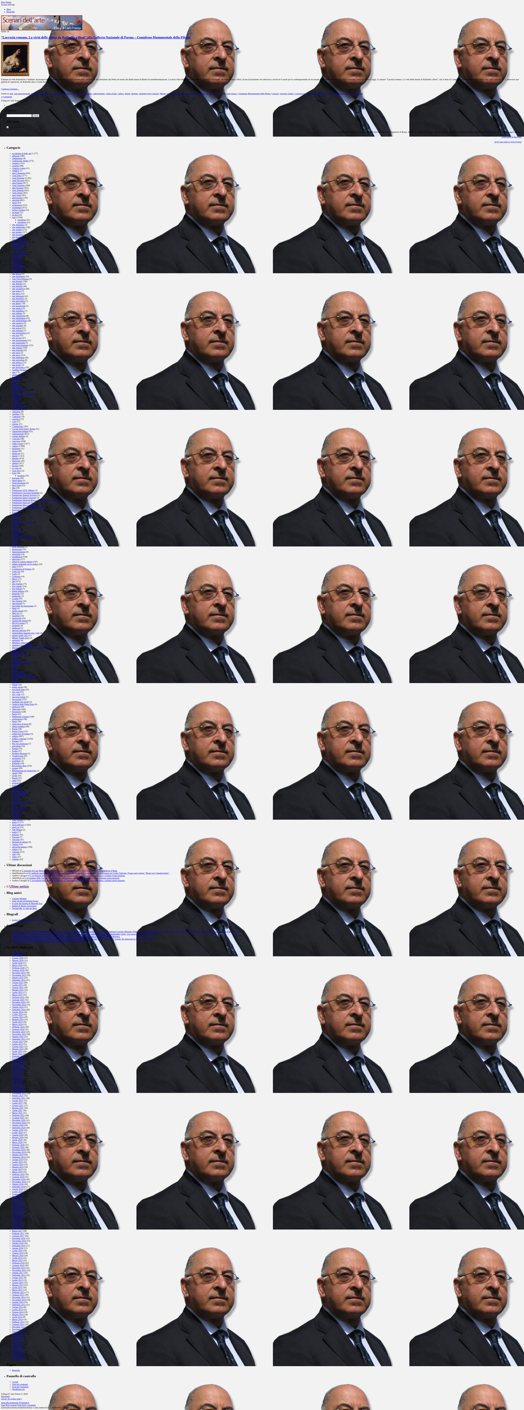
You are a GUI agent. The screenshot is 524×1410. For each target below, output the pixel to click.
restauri (15, 768)
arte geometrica (18, 289)
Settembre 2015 (19, 1275)
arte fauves (16, 274)
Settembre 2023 (19, 1039)
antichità (15, 200)
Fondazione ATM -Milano (23, 490)
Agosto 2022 (17, 1071)
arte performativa (19, 333)
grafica (15, 542)
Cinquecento (68, 93)
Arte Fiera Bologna (20, 279)
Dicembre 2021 (18, 1091)
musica (15, 680)
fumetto (15, 515)
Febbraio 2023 (18, 1056)
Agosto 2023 (17, 1041)
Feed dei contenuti (20, 1384)
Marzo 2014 (17, 1319)
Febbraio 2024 (18, 1027)
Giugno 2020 (17, 1135)
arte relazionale (18, 343)
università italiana (19, 847)
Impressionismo (19, 552)
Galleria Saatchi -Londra (22, 522)
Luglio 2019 (17, 1162)
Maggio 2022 (18, 1078)
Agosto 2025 (17, 982)
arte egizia (16, 259)
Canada (15, 402)
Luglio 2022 (17, 1073)
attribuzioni (17, 375)
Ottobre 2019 (17, 1155)
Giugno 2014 (17, 1312)
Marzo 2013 (17, 1349)
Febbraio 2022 (18, 1086)
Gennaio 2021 (18, 1118)
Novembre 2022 (19, 1064)
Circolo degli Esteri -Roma (23, 429)
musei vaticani (18, 672)
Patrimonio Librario (20, 716)
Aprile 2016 (17, 1258)
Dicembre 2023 (18, 1032)
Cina (14, 421)
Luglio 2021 (17, 1103)
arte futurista (17, 286)
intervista (16, 559)
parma (334, 93)
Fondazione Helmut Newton (24, 495)
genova (15, 527)
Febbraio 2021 (18, 1115)
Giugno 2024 (17, 1017)
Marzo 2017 (17, 1231)
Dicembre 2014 (18, 1297)
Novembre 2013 (19, 1329)
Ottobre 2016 (17, 1243)
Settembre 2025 (19, 980)
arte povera (17, 338)
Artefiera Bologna (20, 370)
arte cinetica (22, 252)
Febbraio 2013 (18, 1351)
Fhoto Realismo (19, 483)
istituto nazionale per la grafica (25, 564)
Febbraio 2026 (18, 968)
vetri (14, 854)
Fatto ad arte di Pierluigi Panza (25, 901)
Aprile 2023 (17, 1051)
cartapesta (16, 412)
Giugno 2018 (17, 1194)
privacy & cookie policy (11, 1399)
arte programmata (19, 340)
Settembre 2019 (19, 1157)
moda (14, 650)
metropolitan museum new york (25, 633)
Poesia (15, 729)
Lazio (14, 574)
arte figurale (17, 281)
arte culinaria (17, 244)
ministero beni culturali (149, 93)
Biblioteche (17, 387)
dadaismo (16, 448)
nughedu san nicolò (20, 702)
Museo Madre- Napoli (21, 675)
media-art (16, 628)
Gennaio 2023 (18, 1059)
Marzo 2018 (17, 1201)
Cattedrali (16, 416)
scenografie (17, 783)
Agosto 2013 (17, 1337)
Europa (15, 466)
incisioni (21, 475)
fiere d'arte (16, 485)
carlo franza (232, 93)
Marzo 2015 (17, 1290)
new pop (16, 692)
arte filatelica (17, 284)
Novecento (16, 699)
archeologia (17, 205)
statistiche (16, 817)
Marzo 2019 (17, 1172)
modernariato (17, 653)
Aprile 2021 (17, 1110)
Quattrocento (17, 756)
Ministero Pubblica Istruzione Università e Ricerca (33, 648)
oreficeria (16, 707)
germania (16, 530)
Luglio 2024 (17, 1014)
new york (16, 694)
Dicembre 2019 (18, 1150)
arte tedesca (17, 362)
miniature (16, 640)
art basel (15, 212)
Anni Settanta (18, 190)
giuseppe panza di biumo (22, 537)
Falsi (14, 473)
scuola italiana (18, 788)
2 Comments (6, 97)
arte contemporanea (20, 242)
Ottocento (16, 709)
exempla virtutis (286, 93)
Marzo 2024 (17, 1024)
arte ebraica (17, 257)
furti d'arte (16, 517)
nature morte (17, 687)
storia (218, 93)
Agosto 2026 (17, 953)
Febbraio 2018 (18, 1204)
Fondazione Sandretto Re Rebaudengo (28, 507)
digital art (16, 453)
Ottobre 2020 (17, 1125)
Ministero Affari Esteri (21, 643)
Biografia (11, 12)
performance (17, 719)
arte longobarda (18, 306)
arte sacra (16, 355)
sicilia (14, 805)
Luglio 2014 (17, 1309)
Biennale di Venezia (20, 389)
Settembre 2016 (19, 1246)
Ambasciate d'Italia (20, 161)
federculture (17, 480)
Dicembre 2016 (18, 1238)
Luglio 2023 (17, 1044)
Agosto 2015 (17, 1278)
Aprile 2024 (17, 1022)
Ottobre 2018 (17, 1184)
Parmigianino (344, 93)
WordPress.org (18, 1389)
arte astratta (17, 232)
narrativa (16, 682)
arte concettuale (18, 239)
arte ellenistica (18, 262)
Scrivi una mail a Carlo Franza (508, 142)
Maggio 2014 (18, 1314)
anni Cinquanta (18, 173)
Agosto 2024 (17, 1012)
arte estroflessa (18, 266)
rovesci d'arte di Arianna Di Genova (27, 920)
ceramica (16, 419)
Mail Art (15, 613)
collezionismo (99, 93)
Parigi (14, 714)
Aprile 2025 (17, 992)
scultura (15, 785)
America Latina (18, 168)
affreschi (15, 156)
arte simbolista (18, 357)
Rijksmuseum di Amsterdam (24, 771)
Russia (15, 778)
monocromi (17, 660)
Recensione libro (19, 766)
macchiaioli (17, 603)
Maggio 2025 (18, 990)
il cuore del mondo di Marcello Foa (27, 903)
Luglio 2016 (17, 1250)
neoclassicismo (18, 689)
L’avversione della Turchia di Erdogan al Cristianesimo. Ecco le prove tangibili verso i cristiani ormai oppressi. (77, 875)
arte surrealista (18, 360)
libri (13, 581)
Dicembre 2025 (18, 973)
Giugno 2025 (17, 987)
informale (16, 554)
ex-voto (15, 468)
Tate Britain (17, 830)
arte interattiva (18, 298)
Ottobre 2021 (17, 1096)
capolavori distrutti (20, 407)
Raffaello (192, 93)
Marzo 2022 (17, 1083)
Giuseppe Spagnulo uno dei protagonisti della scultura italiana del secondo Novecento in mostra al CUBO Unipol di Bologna (66, 936)
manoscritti (16, 618)
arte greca (16, 293)
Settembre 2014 (19, 1305)
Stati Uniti (16, 815)
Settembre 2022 (19, 1069)
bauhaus (15, 380)
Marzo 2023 (17, 1054)
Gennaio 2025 (18, 1000)
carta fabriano (18, 409)
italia (14, 566)
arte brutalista (17, 237)
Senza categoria (19, 795)
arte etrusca (17, 269)
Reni (361, 93)
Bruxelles (16, 397)
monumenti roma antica (22, 662)
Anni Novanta (18, 180)
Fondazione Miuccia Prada (23, 505)
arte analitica (17, 230)
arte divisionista (18, 254)
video (14, 857)
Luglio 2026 (17, 955)
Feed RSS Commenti (26, 1405)
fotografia (16, 510)
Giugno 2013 (17, 1341)
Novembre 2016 (19, 1241)
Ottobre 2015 (17, 1273)
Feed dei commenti (20, 1387)
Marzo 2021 (17, 1113)
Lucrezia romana (301, 93)
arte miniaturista (19, 316)
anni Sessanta (18, 188)
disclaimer (5, 1396)
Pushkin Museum (19, 753)
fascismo (16, 478)
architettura (17, 207)
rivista (14, 775)
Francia (15, 512)
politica (15, 736)
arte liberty (16, 303)
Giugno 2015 (17, 1282)
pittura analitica (18, 726)
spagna (15, 812)
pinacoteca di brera (20, 724)
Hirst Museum (18, 547)
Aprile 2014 (17, 1317)
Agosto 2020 (17, 1130)
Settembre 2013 (19, 1334)
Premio (15, 748)
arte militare (17, 313)
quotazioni (16, 758)
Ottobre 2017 (17, 1214)
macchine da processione (22, 606)
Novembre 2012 (19, 1359)
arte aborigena (18, 225)
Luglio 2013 (17, 1339)
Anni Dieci (17, 175)
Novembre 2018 (19, 1182)
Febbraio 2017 (18, 1233)
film (13, 488)
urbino (15, 849)
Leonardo (16, 576)
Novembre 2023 (19, 1034)
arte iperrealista (18, 301)
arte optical (16, 328)
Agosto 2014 (17, 1307)
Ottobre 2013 (17, 1332)
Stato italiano (17, 820)
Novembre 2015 (19, 1270)
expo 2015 (16, 471)
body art (15, 392)
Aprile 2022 (17, 1081)
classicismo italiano (83, 93)
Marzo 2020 (17, 1142)
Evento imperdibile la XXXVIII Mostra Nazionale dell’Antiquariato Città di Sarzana (48, 941)
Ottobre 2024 (17, 1007)
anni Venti (16, 195)
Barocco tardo (37, 93)
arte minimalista (19, 318)
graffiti (15, 539)
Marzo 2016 (17, 1260)
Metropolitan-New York (320, 93)
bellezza (47, 93)
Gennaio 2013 (18, 1354)
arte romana (17, 348)
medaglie (16, 625)
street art (15, 827)
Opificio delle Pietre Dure (23, 704)
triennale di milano (20, 842)
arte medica (17, 308)
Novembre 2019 (19, 1152)
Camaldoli (16, 399)
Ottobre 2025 (17, 978)
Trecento (16, 839)
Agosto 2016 (17, 1248)
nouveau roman (18, 697)
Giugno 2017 (17, 1223)
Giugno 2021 (17, 1105)
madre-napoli (17, 611)
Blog (9, 9)
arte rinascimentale (22, 93)
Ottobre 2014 (17, 1302)
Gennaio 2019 (18, 1177)
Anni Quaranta (18, 185)
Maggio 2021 (18, 1108)
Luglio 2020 (17, 1132)
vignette (15, 859)
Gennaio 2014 (18, 1324)
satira (14, 780)
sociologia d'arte (19, 807)
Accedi (15, 1382)
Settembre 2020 (19, 1128)
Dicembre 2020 (18, 1120)
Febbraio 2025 (18, 997)
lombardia (16, 596)
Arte (11, 93)
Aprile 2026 (17, 963)
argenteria (21, 220)
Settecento (210, 93)
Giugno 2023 (17, 1046)
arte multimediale (19, 321)
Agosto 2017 (17, 1219)
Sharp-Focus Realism (21, 803)
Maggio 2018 (18, 1196)
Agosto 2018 (17, 1189)
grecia (14, 544)
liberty (14, 579)
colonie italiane (18, 436)
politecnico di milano (21, 734)
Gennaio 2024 (18, 1029)
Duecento (16, 461)
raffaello (354, 93)
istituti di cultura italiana (22, 562)
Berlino (15, 384)
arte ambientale (18, 227)
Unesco (15, 844)
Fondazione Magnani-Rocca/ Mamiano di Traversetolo (35, 500)
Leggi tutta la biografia (512, 137)
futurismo (16, 520)
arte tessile (16, 365)
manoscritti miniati (20, 621)
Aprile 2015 (17, 1287)
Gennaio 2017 (18, 1236)
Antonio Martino (19, 898)
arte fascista (17, 271)
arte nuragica (17, 323)
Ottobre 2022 (17, 1066)
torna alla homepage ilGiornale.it (15, 1403)
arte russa (16, 353)
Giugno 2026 (17, 958)
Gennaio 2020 (18, 1147)
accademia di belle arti (21, 153)
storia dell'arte (18, 825)
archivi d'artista (18, 210)
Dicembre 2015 (18, 1268)
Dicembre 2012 (18, 1356)
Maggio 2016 (18, 1255)
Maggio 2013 (18, 1344)
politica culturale (180, 93)
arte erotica (16, 264)
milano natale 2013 (20, 635)
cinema (15, 424)
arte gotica (16, 291)
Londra (15, 598)
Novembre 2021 (19, 1093)
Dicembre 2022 (18, 1061)
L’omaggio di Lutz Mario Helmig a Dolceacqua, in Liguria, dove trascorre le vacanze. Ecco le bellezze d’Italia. (69, 871)
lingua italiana (18, 591)
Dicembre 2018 (18, 1179)
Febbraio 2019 (18, 1174)
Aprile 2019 (17, 1169)
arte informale (18, 296)
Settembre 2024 (19, 1009)
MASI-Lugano (18, 623)
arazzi (14, 203)
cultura (121, 93)
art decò (15, 215)
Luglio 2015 (17, 1280)
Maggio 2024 (18, 1019)
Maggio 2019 (18, 1167)
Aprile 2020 (17, 1140)
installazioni (17, 557)
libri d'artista (17, 584)
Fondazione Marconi (21, 503)
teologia (15, 834)
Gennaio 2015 (18, 1295)
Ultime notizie (19, 886)
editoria (15, 463)
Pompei (15, 741)
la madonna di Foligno (21, 569)
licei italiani (17, 589)
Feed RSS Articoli (9, 1405)
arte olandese (17, 325)
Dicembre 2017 (18, 1209)
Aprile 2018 (17, 1199)
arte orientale (17, 330)
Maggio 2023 (18, 1049)
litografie (16, 593)
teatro (14, 832)
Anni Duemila (18, 178)
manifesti (16, 616)
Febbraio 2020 (18, 1145)
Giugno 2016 (17, 1253)
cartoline (15, 414)
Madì (14, 608)
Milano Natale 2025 (20, 638)
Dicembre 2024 (18, 1002)
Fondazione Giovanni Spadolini (25, 493)
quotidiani (16, 761)
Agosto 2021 (17, 1100)
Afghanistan (17, 158)
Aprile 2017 (17, 1228)
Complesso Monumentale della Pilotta (254, 93)
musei (169, 93)
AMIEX (15, 171)
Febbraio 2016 (18, 1263)
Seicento (201, 93)
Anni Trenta (17, 193)
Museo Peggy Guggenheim (24, 677)
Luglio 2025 (17, 985)
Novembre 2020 (19, 1123)
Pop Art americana (20, 744)
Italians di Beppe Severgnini (24, 906)
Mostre (163, 93)
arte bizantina (17, 234)
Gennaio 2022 (18, 1088)
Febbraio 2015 (18, 1292)
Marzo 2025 (17, 995)
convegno (16, 441)
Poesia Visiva (18, 731)
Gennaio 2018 (18, 1206)
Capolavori (57, 93)
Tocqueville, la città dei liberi (24, 908)
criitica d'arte (111, 93)
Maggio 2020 (18, 1137)
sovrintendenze (18, 810)
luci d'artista (17, 601)
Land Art (16, 571)
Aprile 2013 (17, 1346)
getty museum (18, 532)
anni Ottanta (17, 183)
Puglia (14, 751)
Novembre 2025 (19, 975)
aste (13, 372)
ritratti (14, 773)
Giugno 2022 (17, 1076)
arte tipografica (18, 367)
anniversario (17, 198)
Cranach (275, 93)
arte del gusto (17, 247)
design (15, 451)
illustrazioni (17, 549)
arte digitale (17, 249)
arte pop (15, 335)
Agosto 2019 (17, 1159)
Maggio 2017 (18, 1226)
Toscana (15, 837)
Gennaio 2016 (18, 1265)
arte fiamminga (18, 276)
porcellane (16, 746)
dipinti (127, 93)
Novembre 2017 (19, 1211)
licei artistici (17, 586)
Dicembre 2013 (18, 1327)
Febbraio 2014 (18, 1322)
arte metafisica (18, 311)
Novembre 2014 (19, 1300)
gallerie (15, 525)
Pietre (14, 721)
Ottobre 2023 (17, 1037)
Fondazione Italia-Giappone (24, 498)
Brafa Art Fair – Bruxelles (23, 394)
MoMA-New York (20, 655)
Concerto (16, 439)
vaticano (15, 852)
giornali (15, 534)
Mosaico (15, 665)
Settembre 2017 (19, 1216)
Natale (15, 684)
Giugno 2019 (17, 1164)
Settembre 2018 (19, 1187)
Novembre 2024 (19, 1005)
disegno (134, 93)
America (15, 163)
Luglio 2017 (17, 1221)
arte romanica (18, 350)
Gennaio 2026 (18, 970)
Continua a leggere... (10, 89)
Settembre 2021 (19, 1098)
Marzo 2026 (17, 965)
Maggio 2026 (18, 960)
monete (15, 657)
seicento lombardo (20, 793)
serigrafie (16, 798)
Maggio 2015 (18, 1285)
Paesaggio (16, 712)
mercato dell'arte (19, 630)
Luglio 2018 (17, 1191)
